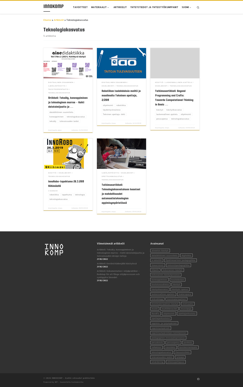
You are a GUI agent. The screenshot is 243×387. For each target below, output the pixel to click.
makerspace (185, 294)
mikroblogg (157, 299)
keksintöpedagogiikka (179, 265)
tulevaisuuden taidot (162, 357)
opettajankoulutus (161, 318)
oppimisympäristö (161, 328)
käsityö (176, 284)
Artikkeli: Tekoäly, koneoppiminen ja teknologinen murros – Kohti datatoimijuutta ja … (68, 102)
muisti (155, 308)
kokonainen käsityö (173, 270)
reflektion (156, 347)
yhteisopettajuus (175, 362)
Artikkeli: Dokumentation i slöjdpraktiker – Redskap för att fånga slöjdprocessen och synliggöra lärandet (118, 274)
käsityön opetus (180, 289)
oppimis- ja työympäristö (164, 323)
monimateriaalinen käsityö (165, 304)
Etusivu (47, 20)
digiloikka (186, 255)
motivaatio (188, 304)
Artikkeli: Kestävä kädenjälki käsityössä (117, 263)
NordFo (155, 313)
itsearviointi (158, 265)
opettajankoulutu (186, 313)
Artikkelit (59, 20)
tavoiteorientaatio (188, 347)
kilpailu (155, 270)
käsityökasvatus (160, 289)
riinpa (113, 123)
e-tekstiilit (157, 260)
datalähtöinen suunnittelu (165, 255)
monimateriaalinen (176, 299)
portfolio (188, 342)
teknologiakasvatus (161, 352)
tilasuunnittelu (182, 352)
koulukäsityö (177, 279)
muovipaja (186, 308)
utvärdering (157, 362)
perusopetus (173, 342)
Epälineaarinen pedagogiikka (180, 260)
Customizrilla (77, 382)
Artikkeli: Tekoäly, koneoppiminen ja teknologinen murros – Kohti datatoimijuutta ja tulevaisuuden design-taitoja (120, 252)
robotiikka (170, 347)
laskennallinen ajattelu (163, 294)
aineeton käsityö (160, 250)
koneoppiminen (159, 279)
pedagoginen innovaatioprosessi (168, 338)
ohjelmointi (169, 313)
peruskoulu (157, 342)
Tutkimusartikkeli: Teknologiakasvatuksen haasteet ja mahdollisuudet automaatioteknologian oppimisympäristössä (121, 193)
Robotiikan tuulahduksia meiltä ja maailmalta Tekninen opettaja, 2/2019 (121, 95)
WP (56, 382)
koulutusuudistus (160, 284)
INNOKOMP (57, 378)
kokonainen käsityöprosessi (166, 275)
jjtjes (60, 130)
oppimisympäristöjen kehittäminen (169, 333)
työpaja (180, 357)
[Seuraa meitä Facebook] (198, 379)
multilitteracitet (169, 308)
